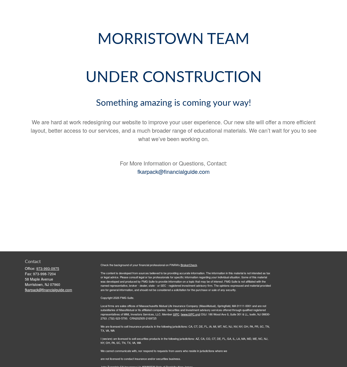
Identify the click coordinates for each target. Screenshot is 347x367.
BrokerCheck (189, 265)
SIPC (176, 314)
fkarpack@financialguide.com (173, 171)
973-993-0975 (47, 268)
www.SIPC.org (190, 314)
